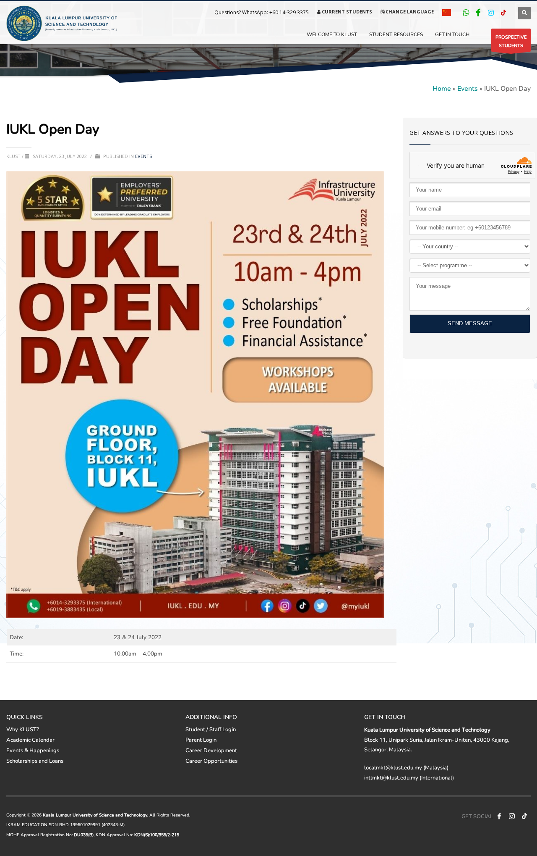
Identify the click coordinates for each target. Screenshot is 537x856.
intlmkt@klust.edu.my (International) (409, 777)
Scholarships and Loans (34, 760)
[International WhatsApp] (465, 12)
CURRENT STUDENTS (346, 11)
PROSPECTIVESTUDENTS (511, 41)
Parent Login (200, 739)
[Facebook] (478, 12)
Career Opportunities (211, 760)
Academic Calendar (30, 739)
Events (467, 88)
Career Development (211, 750)
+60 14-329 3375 (289, 12)
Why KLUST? (22, 729)
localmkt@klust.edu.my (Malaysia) (406, 767)
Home (442, 88)
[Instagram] (491, 12)
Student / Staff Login (210, 729)
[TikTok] (503, 12)
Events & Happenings (32, 750)
